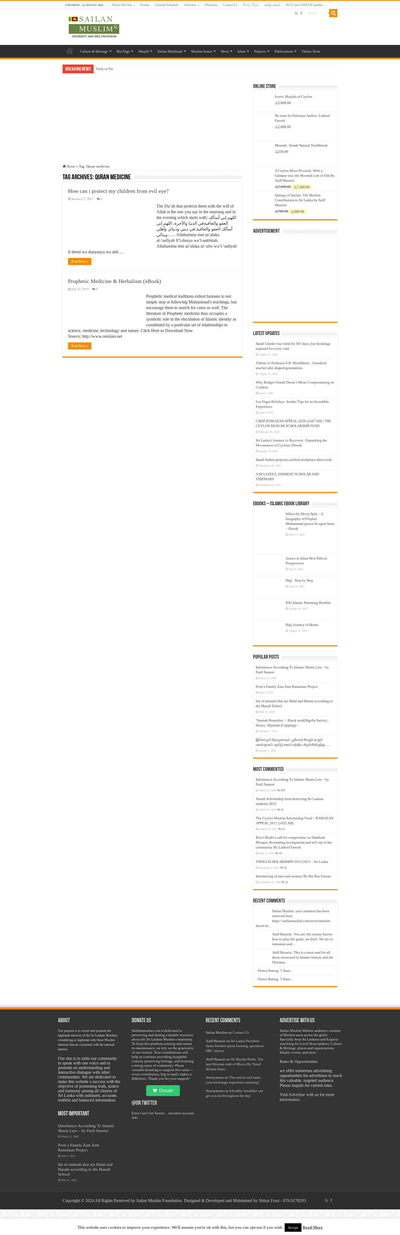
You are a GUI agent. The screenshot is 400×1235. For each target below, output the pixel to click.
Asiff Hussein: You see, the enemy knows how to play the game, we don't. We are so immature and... (302, 939)
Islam (241, 51)
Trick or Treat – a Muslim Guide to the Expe (128, 69)
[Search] (333, 13)
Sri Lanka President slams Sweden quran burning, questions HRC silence (235, 1046)
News (225, 51)
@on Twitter (144, 1103)
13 (286, 882)
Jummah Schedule (166, 5)
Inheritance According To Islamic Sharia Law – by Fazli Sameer (86, 1128)
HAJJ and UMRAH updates (304, 5)
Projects (260, 51)
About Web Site (122, 5)
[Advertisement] (152, 123)
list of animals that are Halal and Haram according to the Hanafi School (85, 1169)
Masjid (144, 51)
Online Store (311, 51)
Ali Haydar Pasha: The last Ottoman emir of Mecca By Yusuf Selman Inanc (234, 1064)
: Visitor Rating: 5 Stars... (274, 971)
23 (282, 809)
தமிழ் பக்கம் (272, 5)
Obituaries (211, 5)
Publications (284, 51)
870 (283, 790)
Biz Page (123, 51)
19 (280, 853)
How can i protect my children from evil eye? (118, 191)
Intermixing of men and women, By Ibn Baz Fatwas (293, 876)
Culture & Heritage (94, 51)
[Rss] (296, 13)
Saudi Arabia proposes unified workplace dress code (294, 460)
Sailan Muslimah (170, 51)
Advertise (190, 5)
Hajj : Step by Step (299, 580)
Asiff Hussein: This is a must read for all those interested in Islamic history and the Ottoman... (302, 957)
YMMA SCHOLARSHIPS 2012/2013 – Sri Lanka (292, 862)
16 (285, 867)
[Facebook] (301, 13)
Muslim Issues (201, 51)
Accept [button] (293, 1227)
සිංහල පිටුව (251, 5)
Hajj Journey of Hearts (302, 625)
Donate (144, 5)
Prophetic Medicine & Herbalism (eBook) (114, 281)
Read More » (79, 261)
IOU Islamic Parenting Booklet (308, 603)
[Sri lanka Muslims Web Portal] (94, 26)
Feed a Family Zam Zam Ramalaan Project (287, 687)
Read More (313, 1227)
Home (70, 50)
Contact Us (230, 5)
